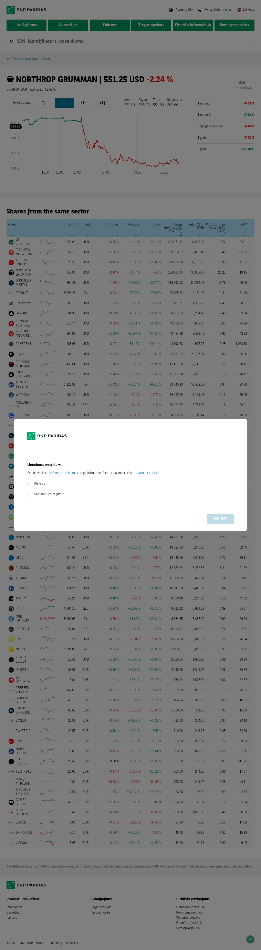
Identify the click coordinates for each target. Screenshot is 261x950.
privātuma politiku (146, 473)
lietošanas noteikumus (62, 473)
